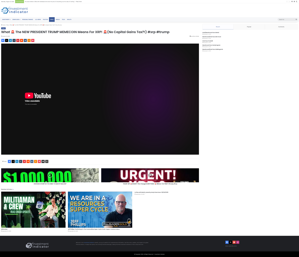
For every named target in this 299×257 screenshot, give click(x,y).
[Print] (46, 161)
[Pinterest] (17, 40)
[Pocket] (32, 40)
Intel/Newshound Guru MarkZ (210, 32)
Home (3, 25)
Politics (45, 19)
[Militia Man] (33, 210)
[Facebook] (2, 40)
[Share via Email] (43, 161)
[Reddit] (21, 40)
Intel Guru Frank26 (207, 41)
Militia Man (4, 229)
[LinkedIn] (10, 40)
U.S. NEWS (38, 19)
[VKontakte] (25, 40)
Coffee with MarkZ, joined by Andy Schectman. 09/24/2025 (151, 192)
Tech (63, 19)
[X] (6, 40)
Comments (281, 26)
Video (52, 19)
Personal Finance (27, 19)
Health (69, 19)
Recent (218, 26)
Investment (5, 19)
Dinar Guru (15, 19)
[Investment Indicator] (14, 10)
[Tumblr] (14, 40)
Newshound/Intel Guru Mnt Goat (211, 37)
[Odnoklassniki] (29, 40)
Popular (249, 26)
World (58, 19)
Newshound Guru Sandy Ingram (211, 45)
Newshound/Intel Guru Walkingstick (212, 49)
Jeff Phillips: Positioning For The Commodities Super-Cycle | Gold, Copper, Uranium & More (94, 229)
